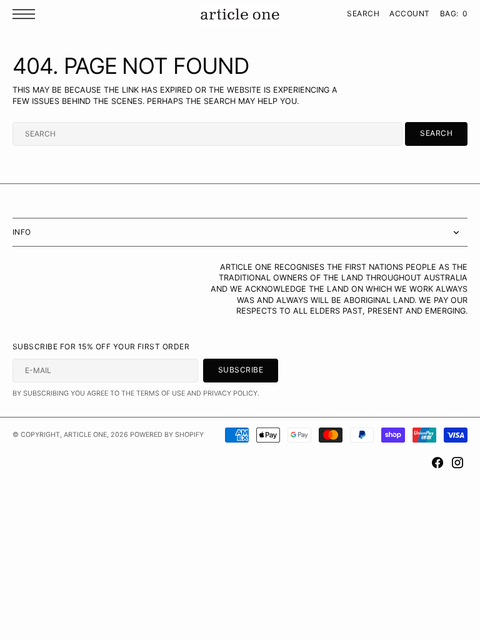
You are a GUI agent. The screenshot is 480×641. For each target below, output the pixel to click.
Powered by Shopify (167, 435)
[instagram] (458, 463)
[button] (26, 14)
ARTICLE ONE (85, 435)
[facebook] (438, 463)
